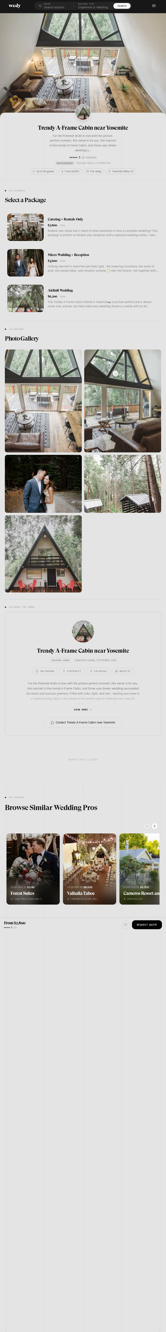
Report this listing (83, 759)
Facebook (100, 671)
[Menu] (154, 6)
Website (124, 671)
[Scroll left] (147, 826)
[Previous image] (13, 869)
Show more (81, 709)
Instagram (47, 671)
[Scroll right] (154, 826)
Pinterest (74, 671)
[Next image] (54, 869)
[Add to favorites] (12, 839)
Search (122, 5)
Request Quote (147, 924)
